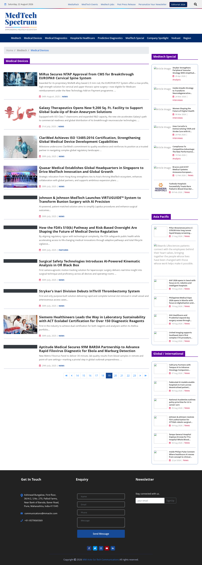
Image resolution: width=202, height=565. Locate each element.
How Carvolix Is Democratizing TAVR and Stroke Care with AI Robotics (184, 130)
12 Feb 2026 (180, 175)
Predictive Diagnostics (110, 38)
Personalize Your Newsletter (153, 4)
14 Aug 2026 (177, 341)
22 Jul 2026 (176, 460)
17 (96, 375)
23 (134, 375)
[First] (66, 375)
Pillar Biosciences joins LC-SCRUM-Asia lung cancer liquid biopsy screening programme (181, 232)
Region (187, 38)
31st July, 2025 (49, 126)
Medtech (16, 38)
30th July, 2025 (49, 156)
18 (102, 375)
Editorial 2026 (178, 4)
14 (77, 375)
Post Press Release (126, 4)
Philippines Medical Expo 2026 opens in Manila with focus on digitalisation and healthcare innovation (181, 301)
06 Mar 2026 (180, 114)
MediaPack (73, 4)
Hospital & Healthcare (82, 38)
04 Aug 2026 (177, 425)
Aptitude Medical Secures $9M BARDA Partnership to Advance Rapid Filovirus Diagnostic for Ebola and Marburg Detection (89, 349)
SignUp (170, 500)
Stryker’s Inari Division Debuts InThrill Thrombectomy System (89, 291)
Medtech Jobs (107, 4)
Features (63, 250)
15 (83, 375)
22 (128, 375)
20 (115, 375)
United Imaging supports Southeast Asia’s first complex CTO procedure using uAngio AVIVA (180, 336)
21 (122, 375)
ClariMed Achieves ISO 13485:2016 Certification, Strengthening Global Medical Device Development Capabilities (89, 139)
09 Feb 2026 (176, 192)
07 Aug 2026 (177, 373)
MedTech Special (135, 38)
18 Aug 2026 (177, 323)
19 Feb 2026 (180, 155)
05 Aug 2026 (177, 408)
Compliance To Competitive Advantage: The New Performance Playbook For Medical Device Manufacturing (184, 151)
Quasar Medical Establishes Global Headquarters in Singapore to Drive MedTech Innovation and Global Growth (91, 169)
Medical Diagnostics (56, 38)
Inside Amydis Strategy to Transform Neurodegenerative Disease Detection (183, 92)
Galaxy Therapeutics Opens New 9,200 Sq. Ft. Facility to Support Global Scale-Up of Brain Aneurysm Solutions (91, 109)
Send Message (101, 533)
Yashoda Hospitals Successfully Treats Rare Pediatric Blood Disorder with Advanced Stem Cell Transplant (180, 188)
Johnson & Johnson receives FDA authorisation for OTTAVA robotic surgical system (181, 421)
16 (90, 375)
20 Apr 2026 (180, 76)
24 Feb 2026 (180, 134)
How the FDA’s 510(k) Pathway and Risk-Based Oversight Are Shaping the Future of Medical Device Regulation (88, 229)
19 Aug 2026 (177, 289)
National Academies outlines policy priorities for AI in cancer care (182, 402)
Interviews (178, 100)
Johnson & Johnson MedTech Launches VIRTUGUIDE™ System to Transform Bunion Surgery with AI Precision (90, 199)
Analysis (177, 79)
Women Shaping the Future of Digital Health (183, 109)
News (65, 96)
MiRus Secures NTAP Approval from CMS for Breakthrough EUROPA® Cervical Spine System (86, 76)
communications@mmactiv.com (40, 513)
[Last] (145, 375)
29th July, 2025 (49, 365)
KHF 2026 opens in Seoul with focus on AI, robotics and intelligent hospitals (182, 283)
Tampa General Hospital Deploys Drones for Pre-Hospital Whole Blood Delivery (180, 438)
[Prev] (71, 375)
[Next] (140, 375)
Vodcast (175, 38)
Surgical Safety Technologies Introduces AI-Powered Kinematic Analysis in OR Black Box (89, 263)
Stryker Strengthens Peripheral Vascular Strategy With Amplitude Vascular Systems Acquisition (184, 72)
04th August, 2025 (50, 96)
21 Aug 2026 (177, 236)
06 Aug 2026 (177, 391)
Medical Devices (33, 38)
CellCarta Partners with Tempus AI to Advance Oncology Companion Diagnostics (180, 369)
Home (9, 50)
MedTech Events (90, 4)
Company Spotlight (157, 38)
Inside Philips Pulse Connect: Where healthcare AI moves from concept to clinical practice (182, 456)
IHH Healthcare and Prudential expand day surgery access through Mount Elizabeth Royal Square (179, 320)
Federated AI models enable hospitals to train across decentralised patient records (181, 386)
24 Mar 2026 (180, 96)
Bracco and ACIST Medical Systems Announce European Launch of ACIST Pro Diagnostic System (182, 172)
